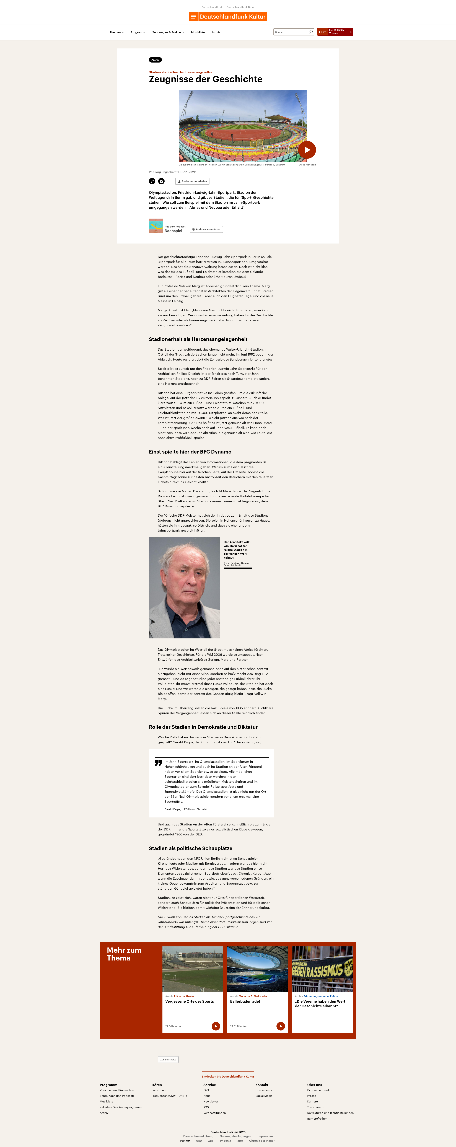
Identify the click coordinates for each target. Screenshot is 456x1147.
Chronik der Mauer (261, 1140)
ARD (199, 1140)
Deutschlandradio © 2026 (228, 1132)
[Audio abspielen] (307, 150)
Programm (138, 32)
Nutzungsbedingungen (235, 1136)
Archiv (216, 32)
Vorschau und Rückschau (117, 1090)
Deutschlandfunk (212, 7)
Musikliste (198, 32)
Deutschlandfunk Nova (240, 7)
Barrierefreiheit (317, 1118)
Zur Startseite (168, 1059)
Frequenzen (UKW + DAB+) (169, 1095)
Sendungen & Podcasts (168, 32)
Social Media (264, 1095)
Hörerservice (264, 1090)
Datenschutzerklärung (198, 1136)
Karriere (312, 1101)
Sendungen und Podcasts (117, 1095)
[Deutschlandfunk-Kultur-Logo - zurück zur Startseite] (228, 16)
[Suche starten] (311, 32)
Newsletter (210, 1101)
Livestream (159, 1090)
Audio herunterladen (194, 181)
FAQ (206, 1090)
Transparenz (315, 1107)
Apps (206, 1095)
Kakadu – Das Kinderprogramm (121, 1107)
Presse (311, 1095)
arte (240, 1140)
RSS (206, 1107)
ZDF (211, 1140)
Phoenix (225, 1140)
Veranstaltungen (214, 1112)
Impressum (265, 1136)
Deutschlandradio (319, 1090)
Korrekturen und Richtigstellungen (330, 1112)
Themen (115, 32)
